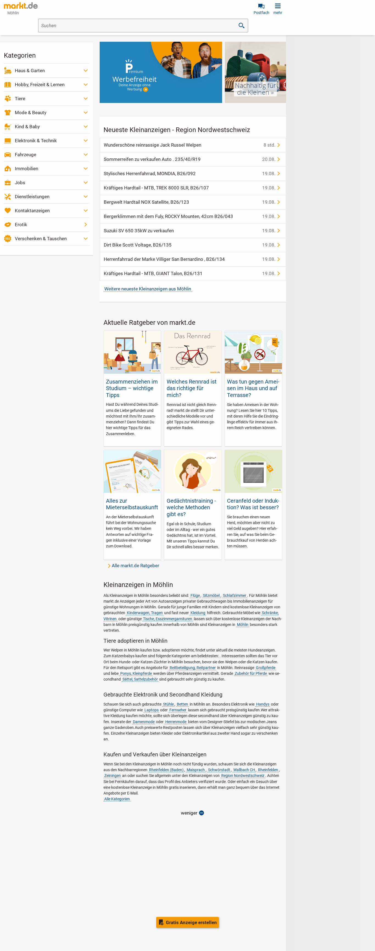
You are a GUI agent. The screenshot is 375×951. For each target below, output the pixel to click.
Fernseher (177, 710)
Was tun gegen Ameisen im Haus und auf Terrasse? (253, 388)
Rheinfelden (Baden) (166, 770)
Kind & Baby (27, 126)
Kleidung (198, 613)
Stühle (168, 704)
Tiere (20, 98)
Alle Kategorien (117, 799)
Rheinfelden (268, 770)
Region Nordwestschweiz (242, 775)
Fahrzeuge (25, 154)
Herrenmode (175, 722)
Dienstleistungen (32, 196)
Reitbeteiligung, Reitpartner (193, 667)
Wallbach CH (244, 770)
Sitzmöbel (211, 595)
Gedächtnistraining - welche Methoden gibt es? (191, 507)
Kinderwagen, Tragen (145, 613)
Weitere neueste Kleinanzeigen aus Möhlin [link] (147, 289)
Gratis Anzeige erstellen (191, 922)
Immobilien (26, 168)
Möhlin (242, 624)
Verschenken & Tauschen (41, 238)
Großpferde (265, 667)
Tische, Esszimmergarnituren (167, 619)
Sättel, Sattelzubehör (140, 679)
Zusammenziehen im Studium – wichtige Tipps (132, 388)
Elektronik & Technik (36, 140)
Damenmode (144, 722)
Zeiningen (112, 775)
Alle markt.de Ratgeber (135, 565)
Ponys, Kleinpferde (136, 673)
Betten (182, 704)
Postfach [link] (261, 12)
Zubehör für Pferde (251, 673)
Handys (262, 704)
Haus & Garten (30, 70)
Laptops (151, 710)
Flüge (195, 595)
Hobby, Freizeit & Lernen (40, 84)
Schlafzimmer (234, 595)
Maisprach (196, 770)
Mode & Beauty (30, 112)
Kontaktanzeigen (32, 210)
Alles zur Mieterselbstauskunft (132, 504)
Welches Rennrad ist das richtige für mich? (192, 388)
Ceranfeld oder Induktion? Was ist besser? (253, 504)
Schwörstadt (219, 770)
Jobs (20, 182)
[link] (21, 5)
